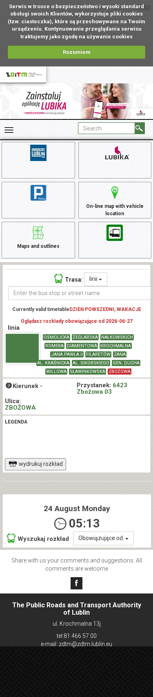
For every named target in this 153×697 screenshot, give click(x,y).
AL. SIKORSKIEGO (91, 363)
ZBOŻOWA (120, 371)
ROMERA (54, 345)
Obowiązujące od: (101, 538)
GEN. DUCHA (126, 363)
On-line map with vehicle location (115, 209)
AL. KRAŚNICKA (53, 363)
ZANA (120, 354)
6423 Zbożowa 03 (102, 389)
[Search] (140, 128)
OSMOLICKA (56, 337)
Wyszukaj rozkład (43, 539)
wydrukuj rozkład (41, 464)
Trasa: (74, 279)
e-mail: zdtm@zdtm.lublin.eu (76, 644)
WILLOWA (56, 371)
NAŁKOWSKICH (117, 337)
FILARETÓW (98, 354)
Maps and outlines (38, 246)
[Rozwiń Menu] (9, 130)
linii (94, 279)
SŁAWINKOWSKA (87, 371)
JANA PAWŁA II (67, 354)
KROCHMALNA (115, 345)
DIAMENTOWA (82, 345)
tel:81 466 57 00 (77, 636)
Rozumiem (77, 52)
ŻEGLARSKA (85, 337)
